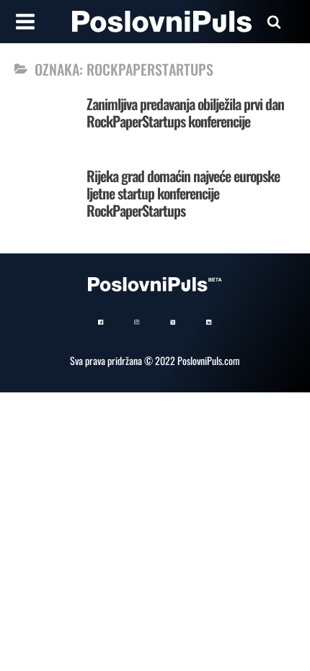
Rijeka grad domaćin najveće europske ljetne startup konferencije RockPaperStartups (183, 193)
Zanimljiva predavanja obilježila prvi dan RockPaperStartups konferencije (185, 112)
